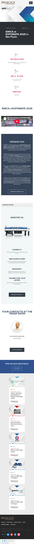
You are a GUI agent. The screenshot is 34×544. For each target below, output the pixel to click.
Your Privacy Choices (9, 540)
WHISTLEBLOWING (5, 524)
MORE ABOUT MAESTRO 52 (17, 294)
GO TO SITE (17, 368)
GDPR (24, 522)
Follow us (3, 534)
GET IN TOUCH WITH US (17, 349)
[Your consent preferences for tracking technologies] (2, 541)
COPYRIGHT (12, 524)
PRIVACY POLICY (18, 522)
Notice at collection (5, 542)
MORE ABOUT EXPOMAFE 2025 (17, 191)
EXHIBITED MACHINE (7, 205)
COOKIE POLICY (9, 522)
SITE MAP (3, 522)
